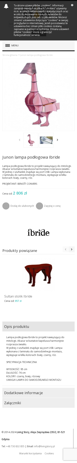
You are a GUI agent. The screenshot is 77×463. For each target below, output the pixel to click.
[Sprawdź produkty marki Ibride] (38, 232)
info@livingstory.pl (44, 446)
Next (57, 140)
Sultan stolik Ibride (18, 296)
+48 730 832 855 (15, 446)
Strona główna (9, 54)
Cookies (49, 453)
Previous (20, 140)
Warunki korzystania (30, 453)
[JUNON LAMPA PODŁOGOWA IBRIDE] (30, 140)
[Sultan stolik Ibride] (38, 274)
